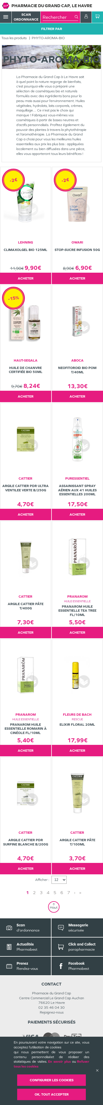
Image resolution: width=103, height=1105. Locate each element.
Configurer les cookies (52, 1080)
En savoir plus (59, 1062)
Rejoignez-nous (52, 1012)
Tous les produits (14, 38)
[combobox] (59, 17)
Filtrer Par (51, 29)
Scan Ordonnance (26, 17)
